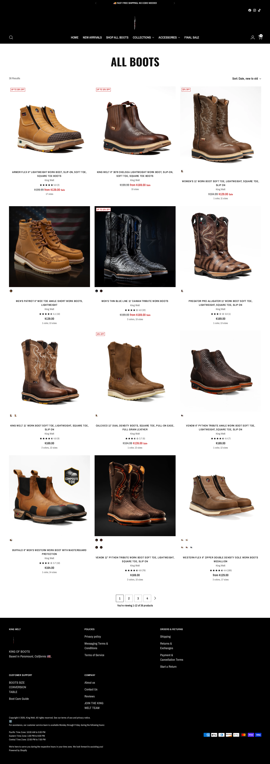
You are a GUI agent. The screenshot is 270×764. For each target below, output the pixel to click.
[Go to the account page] (251, 37)
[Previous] (96, 3)
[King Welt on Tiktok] (259, 10)
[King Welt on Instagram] (254, 10)
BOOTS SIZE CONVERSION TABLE (17, 687)
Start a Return (168, 666)
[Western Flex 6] (220, 495)
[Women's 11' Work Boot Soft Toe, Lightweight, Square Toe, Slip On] (220, 126)
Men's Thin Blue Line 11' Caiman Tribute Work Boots (135, 301)
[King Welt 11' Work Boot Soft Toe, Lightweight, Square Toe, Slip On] (49, 371)
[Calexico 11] (135, 371)
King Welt (30, 717)
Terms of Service (94, 655)
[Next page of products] (155, 598)
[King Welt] (135, 22)
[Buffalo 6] (49, 495)
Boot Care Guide (19, 698)
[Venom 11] (135, 495)
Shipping (165, 636)
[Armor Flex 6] (49, 126)
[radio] (182, 171)
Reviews (89, 696)
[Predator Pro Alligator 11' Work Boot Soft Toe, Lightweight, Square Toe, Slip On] (220, 246)
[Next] (174, 3)
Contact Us (90, 689)
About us (89, 682)
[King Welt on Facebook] (249, 10)
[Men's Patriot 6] (49, 246)
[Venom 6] (220, 371)
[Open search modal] (11, 37)
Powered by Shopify (18, 750)
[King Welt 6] (135, 126)
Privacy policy (92, 636)
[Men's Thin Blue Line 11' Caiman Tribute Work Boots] (135, 246)
